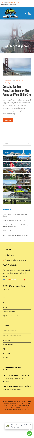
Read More (8, 120)
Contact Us (5, 357)
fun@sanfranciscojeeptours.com (15, 260)
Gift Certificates (6, 353)
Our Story (5, 303)
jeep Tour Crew (19, 80)
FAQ (4, 349)
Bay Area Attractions (8, 344)
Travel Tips (7, 83)
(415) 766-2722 (11, 2)
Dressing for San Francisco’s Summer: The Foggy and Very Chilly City (17, 90)
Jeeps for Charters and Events (10, 330)
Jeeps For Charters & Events (9, 311)
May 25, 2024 (8, 80)
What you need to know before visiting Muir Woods (15, 235)
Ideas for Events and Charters (12, 336)
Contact (5, 307)
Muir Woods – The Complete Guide (11, 231)
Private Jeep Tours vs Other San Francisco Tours (14, 220)
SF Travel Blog (6, 340)
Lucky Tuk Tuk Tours (10, 375)
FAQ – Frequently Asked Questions (11, 316)
